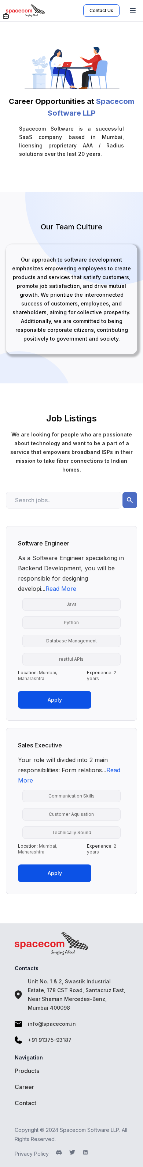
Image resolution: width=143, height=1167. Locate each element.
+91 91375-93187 (50, 1040)
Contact (25, 1103)
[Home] (44, 10)
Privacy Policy (32, 1154)
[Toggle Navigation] (133, 10)
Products (27, 1070)
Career (24, 1087)
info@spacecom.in (52, 1024)
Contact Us (101, 10)
